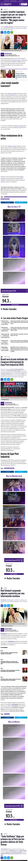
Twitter (21, 202)
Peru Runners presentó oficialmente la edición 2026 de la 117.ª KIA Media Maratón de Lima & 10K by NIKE (14, 516)
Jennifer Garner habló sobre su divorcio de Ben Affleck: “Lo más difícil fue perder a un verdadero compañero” (14, 278)
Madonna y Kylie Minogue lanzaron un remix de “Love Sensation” (14, 485)
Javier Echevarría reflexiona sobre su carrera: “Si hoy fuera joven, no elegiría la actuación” (14, 246)
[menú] (2, 4)
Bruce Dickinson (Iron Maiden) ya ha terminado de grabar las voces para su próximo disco (14, 762)
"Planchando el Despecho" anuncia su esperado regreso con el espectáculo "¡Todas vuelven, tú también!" (14, 498)
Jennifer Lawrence (9, 26)
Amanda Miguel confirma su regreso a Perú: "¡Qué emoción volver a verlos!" (14, 534)
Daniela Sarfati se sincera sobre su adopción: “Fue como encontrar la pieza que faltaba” (14, 228)
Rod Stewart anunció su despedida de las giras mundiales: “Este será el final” (9, 653)
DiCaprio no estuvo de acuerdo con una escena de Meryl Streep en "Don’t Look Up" (21, 76)
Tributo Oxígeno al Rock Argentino (14, 743)
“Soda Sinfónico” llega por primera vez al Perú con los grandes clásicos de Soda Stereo (14, 730)
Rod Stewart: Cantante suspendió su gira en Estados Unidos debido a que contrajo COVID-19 (10, 671)
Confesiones (15, 196)
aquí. (2, 855)
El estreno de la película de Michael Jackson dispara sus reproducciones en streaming (14, 215)
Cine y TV (6, 9)
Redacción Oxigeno (8, 53)
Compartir (8, 202)
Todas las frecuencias (15, 304)
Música (5, 588)
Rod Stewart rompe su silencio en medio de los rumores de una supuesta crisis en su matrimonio (11, 679)
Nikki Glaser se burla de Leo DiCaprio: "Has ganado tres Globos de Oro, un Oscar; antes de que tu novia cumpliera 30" (14, 264)
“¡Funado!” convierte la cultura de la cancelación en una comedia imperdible (14, 547)
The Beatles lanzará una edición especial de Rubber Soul (14, 780)
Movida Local (7, 356)
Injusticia (25, 196)
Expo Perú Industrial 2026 (9, 468)
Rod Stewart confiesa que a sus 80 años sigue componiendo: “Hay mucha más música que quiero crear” (10, 662)
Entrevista (20, 196)
